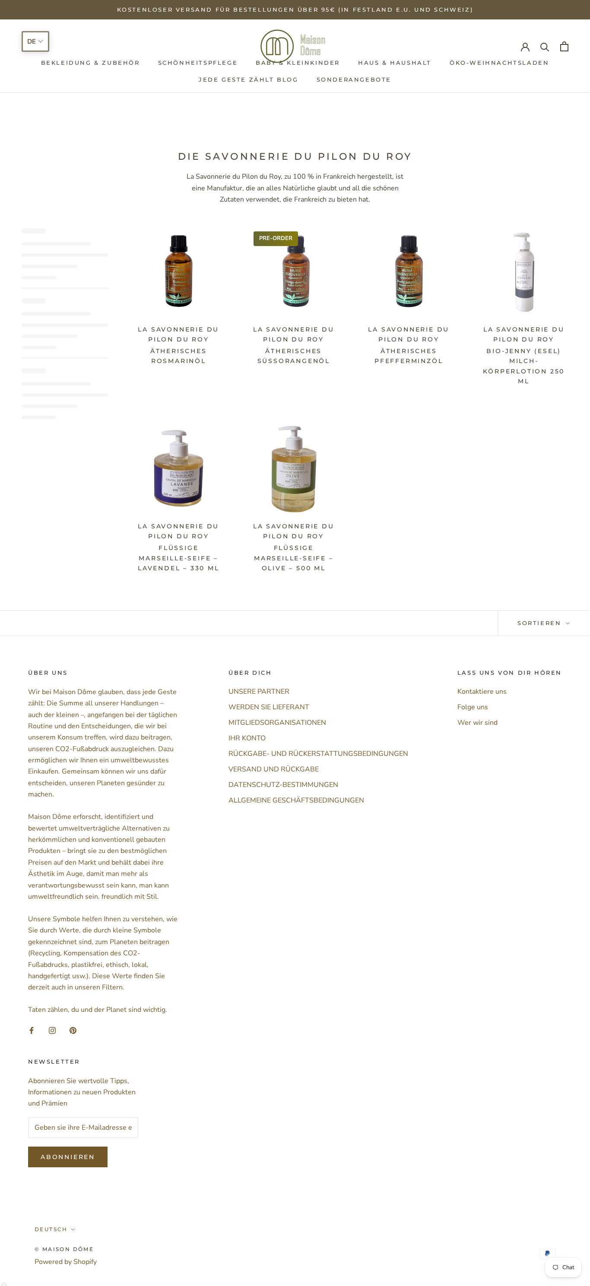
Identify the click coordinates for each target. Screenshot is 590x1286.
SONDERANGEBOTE (354, 79)
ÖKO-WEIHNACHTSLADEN (499, 63)
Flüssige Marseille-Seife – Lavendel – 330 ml (178, 558)
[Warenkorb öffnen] (564, 46)
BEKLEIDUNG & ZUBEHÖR (90, 63)
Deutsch (51, 1229)
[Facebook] (31, 1030)
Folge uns (472, 707)
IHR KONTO (247, 738)
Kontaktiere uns (482, 691)
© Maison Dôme (64, 1249)
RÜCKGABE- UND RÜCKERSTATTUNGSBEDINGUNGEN (318, 753)
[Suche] (544, 46)
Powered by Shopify (66, 1262)
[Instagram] (52, 1030)
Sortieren (540, 622)
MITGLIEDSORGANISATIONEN (277, 722)
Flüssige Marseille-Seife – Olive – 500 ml (293, 558)
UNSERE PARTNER (258, 691)
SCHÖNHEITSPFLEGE (198, 63)
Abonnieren (68, 1157)
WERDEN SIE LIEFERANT (268, 707)
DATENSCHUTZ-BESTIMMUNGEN (283, 785)
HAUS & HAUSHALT (394, 63)
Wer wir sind (477, 722)
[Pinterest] (73, 1030)
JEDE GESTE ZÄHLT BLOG (248, 79)
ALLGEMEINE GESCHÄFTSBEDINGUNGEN (296, 800)
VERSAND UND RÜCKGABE (273, 769)
